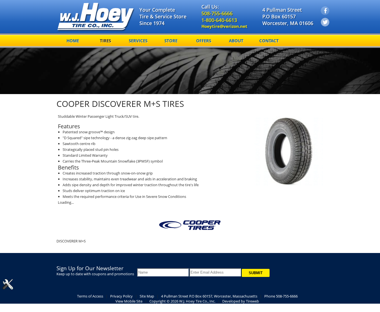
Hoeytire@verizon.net (224, 26)
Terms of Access (90, 296)
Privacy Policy (121, 296)
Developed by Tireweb (240, 301)
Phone (281, 296)
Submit (256, 273)
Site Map (147, 296)
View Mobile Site (128, 301)
